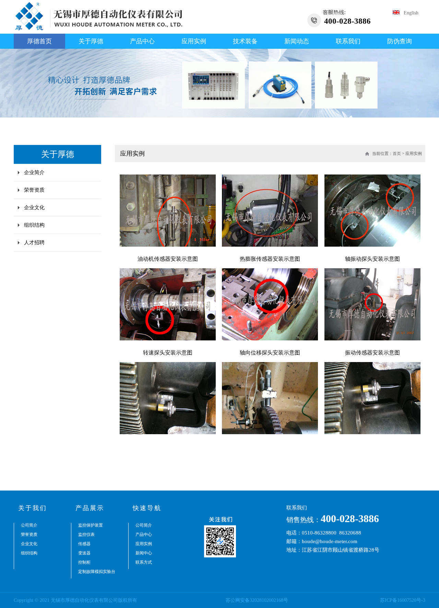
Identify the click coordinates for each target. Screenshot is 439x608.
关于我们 (32, 508)
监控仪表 (86, 534)
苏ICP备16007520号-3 (402, 600)
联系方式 (143, 562)
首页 (397, 153)
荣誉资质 (34, 190)
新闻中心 (143, 553)
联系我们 (348, 41)
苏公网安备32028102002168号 (257, 600)
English (409, 12)
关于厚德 (91, 41)
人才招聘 (34, 242)
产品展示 (89, 508)
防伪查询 (399, 41)
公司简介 (29, 525)
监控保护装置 (90, 525)
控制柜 (84, 562)
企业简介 (34, 172)
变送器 (84, 553)
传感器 (84, 543)
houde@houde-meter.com (329, 541)
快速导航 (147, 508)
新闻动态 (296, 41)
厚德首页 (39, 41)
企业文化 (34, 207)
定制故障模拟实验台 (96, 571)
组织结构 (34, 225)
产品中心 (142, 41)
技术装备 (245, 41)
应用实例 (193, 41)
